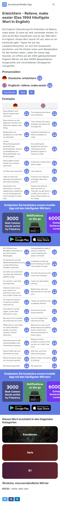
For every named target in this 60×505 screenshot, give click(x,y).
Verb (22, 92)
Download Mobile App (20, 4)
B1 (31, 92)
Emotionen (9, 92)
